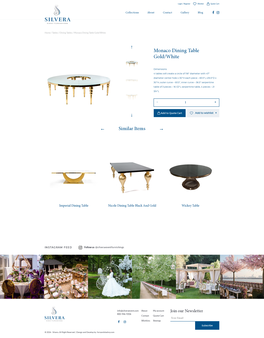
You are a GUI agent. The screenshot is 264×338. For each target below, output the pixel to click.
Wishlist (200, 4)
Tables (55, 33)
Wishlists (145, 320)
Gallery (185, 12)
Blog (200, 12)
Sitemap (157, 320)
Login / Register (184, 4)
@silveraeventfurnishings (109, 247)
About (150, 12)
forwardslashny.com (105, 332)
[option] (79, 78)
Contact (167, 12)
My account (158, 310)
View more (22, 277)
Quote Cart (214, 4)
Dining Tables (66, 33)
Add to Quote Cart (171, 113)
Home (47, 33)
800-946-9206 (124, 314)
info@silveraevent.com (128, 310)
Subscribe (207, 325)
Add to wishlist (204, 113)
